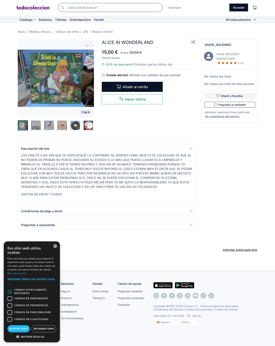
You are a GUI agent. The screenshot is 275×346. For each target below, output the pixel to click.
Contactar (124, 304)
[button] (107, 148)
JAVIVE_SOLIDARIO (217, 45)
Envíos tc (66, 298)
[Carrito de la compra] (255, 7)
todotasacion (69, 311)
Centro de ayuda (129, 284)
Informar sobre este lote (240, 250)
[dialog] (32, 291)
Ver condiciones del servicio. (222, 116)
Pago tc (65, 291)
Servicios (67, 284)
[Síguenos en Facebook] (172, 295)
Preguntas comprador (131, 298)
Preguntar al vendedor (232, 104)
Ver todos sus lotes (217, 76)
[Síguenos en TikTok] (203, 295)
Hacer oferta (135, 99)
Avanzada (175, 7)
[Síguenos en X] (180, 295)
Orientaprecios (80, 20)
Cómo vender (100, 291)
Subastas (45, 20)
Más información (16, 273)
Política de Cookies (226, 309)
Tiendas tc (98, 298)
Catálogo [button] (26, 20)
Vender (99, 20)
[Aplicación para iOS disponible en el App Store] (163, 285)
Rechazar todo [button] (44, 328)
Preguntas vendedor (130, 291)
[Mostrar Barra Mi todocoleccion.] (254, 19)
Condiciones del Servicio (168, 309)
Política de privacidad (199, 309)
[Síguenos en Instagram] (156, 295)
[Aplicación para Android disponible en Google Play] (184, 285)
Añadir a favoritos (232, 95)
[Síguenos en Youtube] (195, 295)
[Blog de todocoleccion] (211, 295)
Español (165, 322)
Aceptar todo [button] (19, 328)
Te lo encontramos (72, 318)
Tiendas (61, 20)
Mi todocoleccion (238, 20)
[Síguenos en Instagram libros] (164, 295)
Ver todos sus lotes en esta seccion (229, 84)
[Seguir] (87, 45)
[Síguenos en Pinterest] (187, 295)
